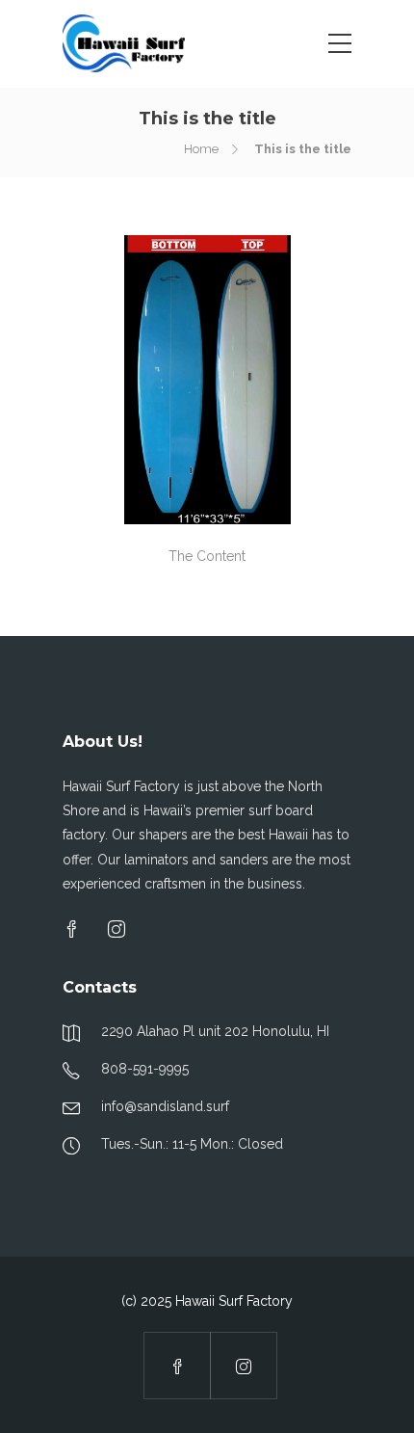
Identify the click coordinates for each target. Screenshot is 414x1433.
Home (201, 149)
